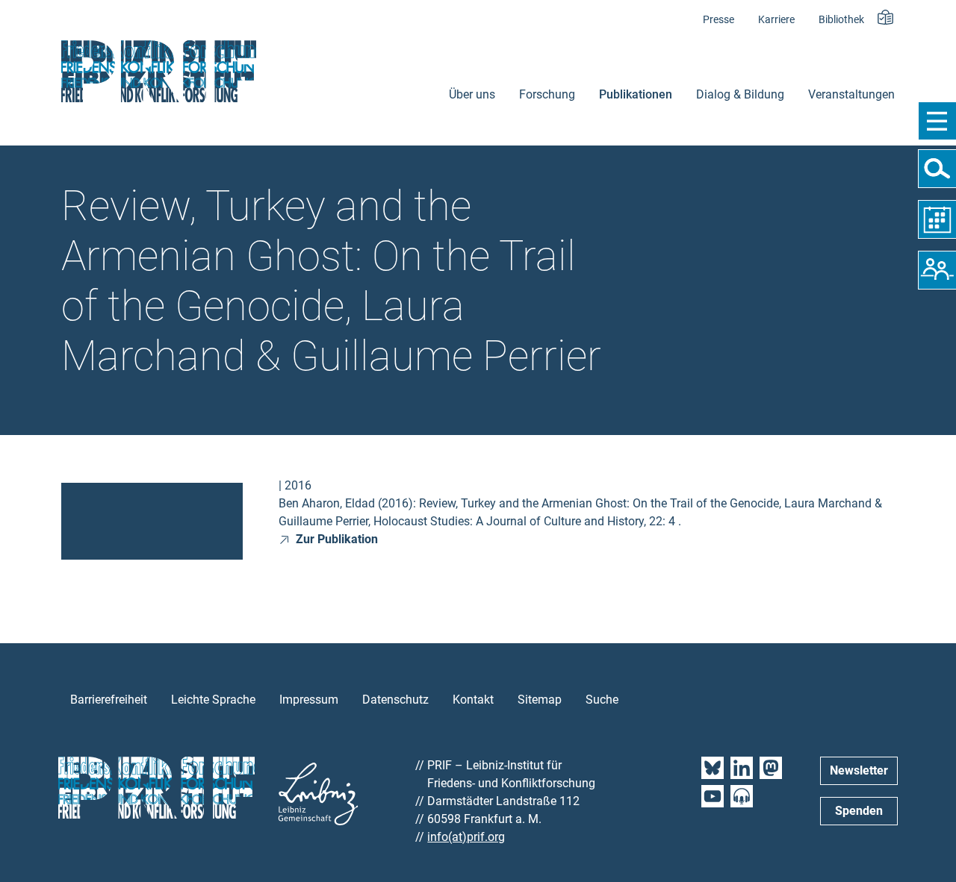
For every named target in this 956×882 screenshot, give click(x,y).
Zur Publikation (335, 539)
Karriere (776, 19)
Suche (602, 699)
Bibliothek (841, 19)
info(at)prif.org (466, 837)
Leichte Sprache (213, 699)
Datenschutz (395, 699)
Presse (718, 19)
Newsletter (859, 770)
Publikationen (635, 94)
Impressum (308, 699)
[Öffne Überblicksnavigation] (937, 120)
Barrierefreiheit (108, 699)
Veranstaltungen (851, 94)
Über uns (472, 94)
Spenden (859, 811)
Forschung (547, 94)
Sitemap (540, 699)
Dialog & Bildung (740, 94)
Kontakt (473, 699)
